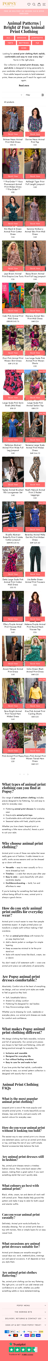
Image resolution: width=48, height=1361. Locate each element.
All (8, 38)
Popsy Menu (23, 1305)
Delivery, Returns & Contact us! (23, 1318)
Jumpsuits (37, 38)
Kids (24, 48)
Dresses (21, 38)
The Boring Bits (23, 1312)
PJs (37, 43)
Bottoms (24, 43)
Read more (24, 85)
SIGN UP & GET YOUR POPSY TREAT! (23, 1325)
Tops (10, 43)
